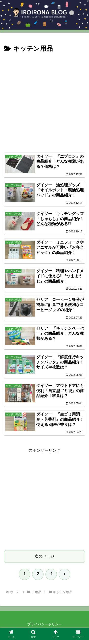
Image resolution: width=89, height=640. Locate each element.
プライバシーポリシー (44, 624)
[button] (79, 598)
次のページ (44, 556)
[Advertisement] (44, 101)
